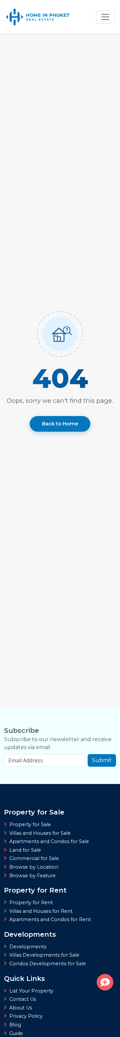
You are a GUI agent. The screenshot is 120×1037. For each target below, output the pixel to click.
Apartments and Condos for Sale (49, 841)
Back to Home (60, 423)
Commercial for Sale (34, 858)
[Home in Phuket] (37, 17)
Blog (15, 1025)
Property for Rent (31, 903)
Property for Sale (30, 824)
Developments (27, 947)
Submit (102, 760)
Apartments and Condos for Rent (50, 919)
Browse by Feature (32, 876)
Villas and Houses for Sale (40, 833)
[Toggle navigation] (105, 17)
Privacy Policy (26, 1016)
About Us (20, 1008)
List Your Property (31, 991)
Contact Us (22, 999)
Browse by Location (33, 867)
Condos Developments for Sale (47, 964)
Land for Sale (25, 850)
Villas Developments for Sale (44, 955)
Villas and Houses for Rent (41, 911)
